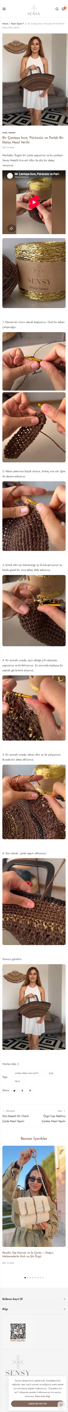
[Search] (57, 9)
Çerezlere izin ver (37, 1403)
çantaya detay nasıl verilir (26, 1073)
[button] (25, 1277)
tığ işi (17, 1081)
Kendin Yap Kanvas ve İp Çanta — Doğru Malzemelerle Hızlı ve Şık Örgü (27, 1254)
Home (5, 23)
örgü (51, 1073)
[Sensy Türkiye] (34, 8)
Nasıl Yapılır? (17, 23)
